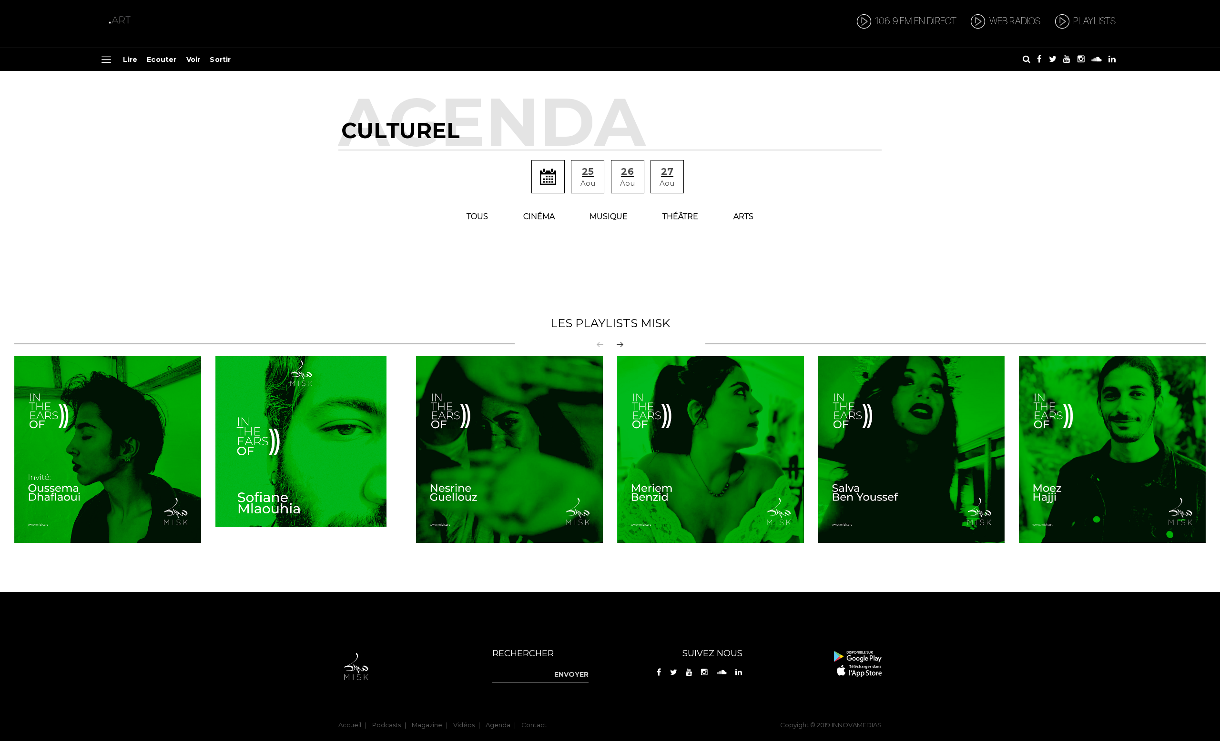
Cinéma (539, 216)
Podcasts (386, 725)
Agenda (498, 725)
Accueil (349, 725)
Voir (193, 59)
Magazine (427, 725)
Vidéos (464, 725)
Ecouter (161, 59)
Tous (477, 216)
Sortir (220, 59)
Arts (743, 216)
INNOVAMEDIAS (857, 725)
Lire (130, 59)
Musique (609, 216)
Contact (534, 725)
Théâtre (680, 216)
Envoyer (571, 674)
